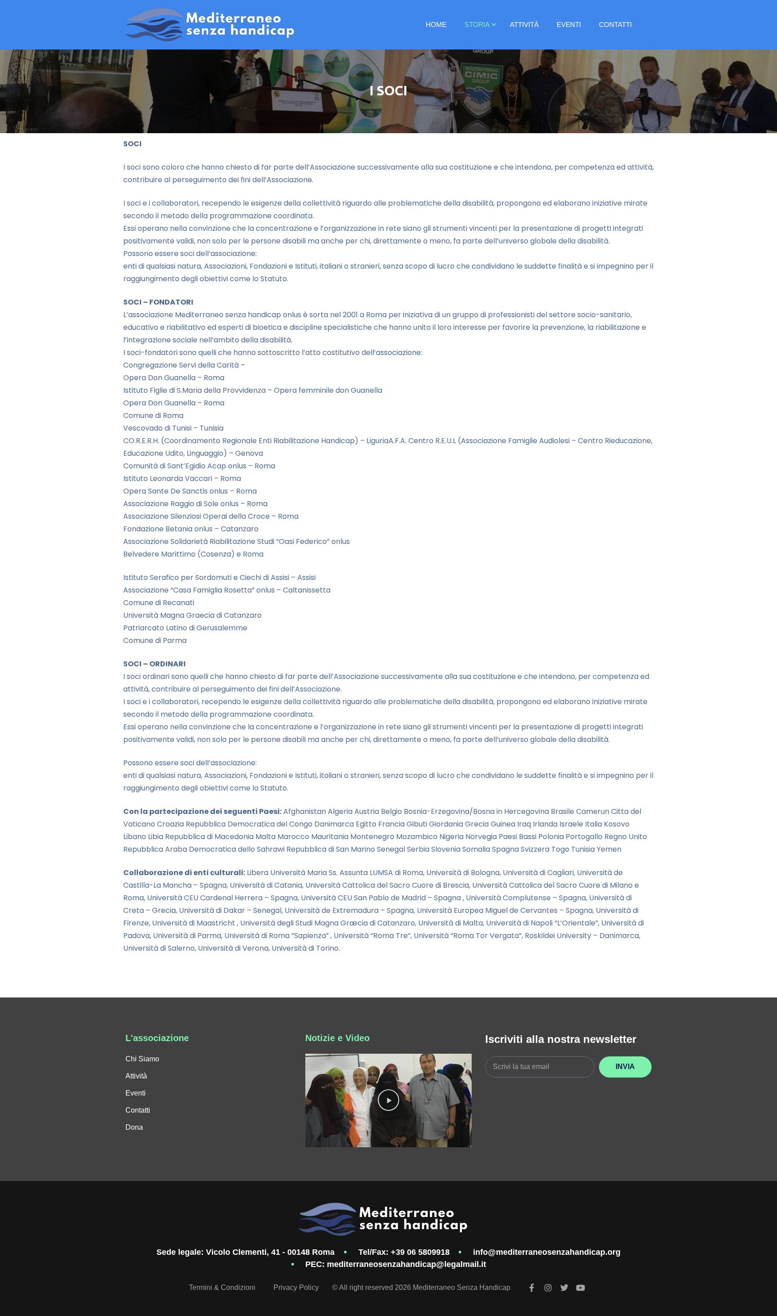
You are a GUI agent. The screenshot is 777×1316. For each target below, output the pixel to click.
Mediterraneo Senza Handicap (461, 1287)
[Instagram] (548, 1288)
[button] (388, 1100)
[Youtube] (580, 1288)
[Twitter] (564, 1288)
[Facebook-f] (532, 1288)
